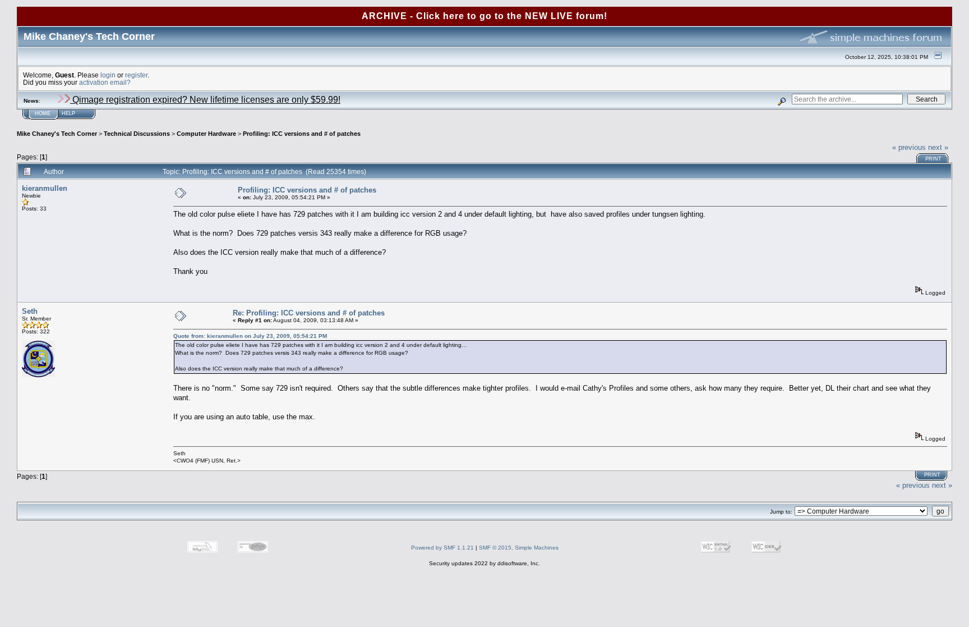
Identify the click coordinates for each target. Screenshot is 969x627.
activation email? (105, 82)
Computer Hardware (206, 133)
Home (42, 113)
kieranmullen (44, 188)
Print (933, 159)
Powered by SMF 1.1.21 (442, 547)
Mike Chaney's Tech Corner (57, 133)
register (136, 75)
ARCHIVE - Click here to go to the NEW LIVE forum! (484, 16)
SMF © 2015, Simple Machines (519, 547)
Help (68, 113)
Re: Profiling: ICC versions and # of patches (309, 313)
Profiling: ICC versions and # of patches (302, 133)
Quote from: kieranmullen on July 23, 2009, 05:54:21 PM (250, 336)
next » (938, 147)
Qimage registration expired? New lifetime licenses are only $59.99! (205, 99)
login (108, 75)
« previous (909, 147)
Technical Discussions (137, 133)
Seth (30, 311)
